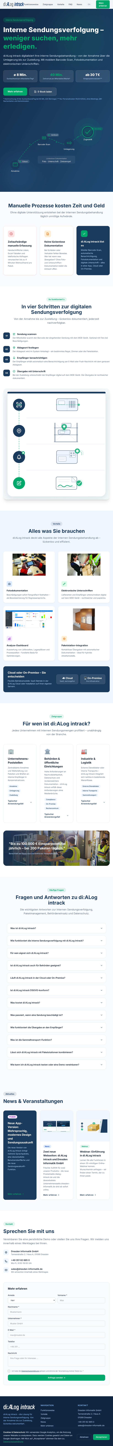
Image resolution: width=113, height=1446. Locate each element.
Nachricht (12, 1353)
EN (89, 4)
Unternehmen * (14, 1318)
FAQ (70, 4)
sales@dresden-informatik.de (91, 1425)
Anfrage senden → (56, 1377)
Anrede (11, 1295)
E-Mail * (11, 1330)
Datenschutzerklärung (30, 1371)
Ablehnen (84, 1437)
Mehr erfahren (103, 4)
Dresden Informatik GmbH (89, 1410)
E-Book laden (45, 91)
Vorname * (62, 1295)
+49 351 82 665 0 (86, 1422)
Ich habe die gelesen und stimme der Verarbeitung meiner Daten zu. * (48, 1371)
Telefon (11, 1341)
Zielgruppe (48, 4)
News (79, 4)
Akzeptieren (101, 1437)
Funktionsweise (31, 4)
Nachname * (13, 1307)
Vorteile (60, 4)
